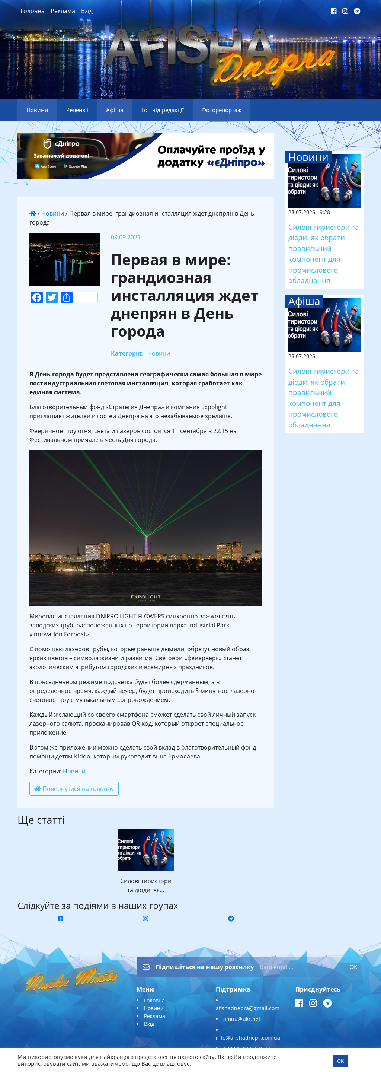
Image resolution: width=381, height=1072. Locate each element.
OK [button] (340, 1060)
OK (353, 967)
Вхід (87, 11)
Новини (52, 213)
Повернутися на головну (77, 789)
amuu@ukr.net (241, 1018)
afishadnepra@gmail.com (247, 1008)
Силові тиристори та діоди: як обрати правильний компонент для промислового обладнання (323, 254)
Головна (32, 11)
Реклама (63, 11)
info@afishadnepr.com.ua (248, 1037)
